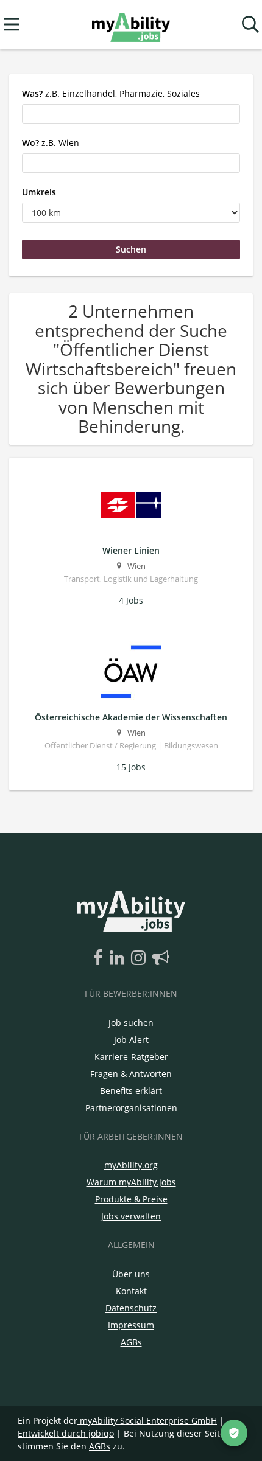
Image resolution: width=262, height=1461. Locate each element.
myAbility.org (131, 1165)
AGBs (131, 1342)
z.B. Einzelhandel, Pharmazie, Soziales (111, 93)
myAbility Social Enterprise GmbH (148, 1420)
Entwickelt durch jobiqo (66, 1433)
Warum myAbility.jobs (131, 1182)
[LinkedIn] (119, 958)
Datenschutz (131, 1308)
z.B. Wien (50, 142)
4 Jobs (131, 600)
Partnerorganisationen (131, 1108)
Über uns (131, 1274)
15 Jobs (131, 767)
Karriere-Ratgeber (131, 1056)
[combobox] (131, 114)
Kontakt (131, 1291)
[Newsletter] (160, 958)
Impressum (131, 1325)
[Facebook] (100, 958)
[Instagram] (140, 958)
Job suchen (131, 1022)
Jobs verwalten (131, 1216)
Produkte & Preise (131, 1199)
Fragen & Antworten (131, 1073)
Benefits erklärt (131, 1091)
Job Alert (131, 1039)
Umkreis (39, 192)
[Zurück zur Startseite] (130, 24)
